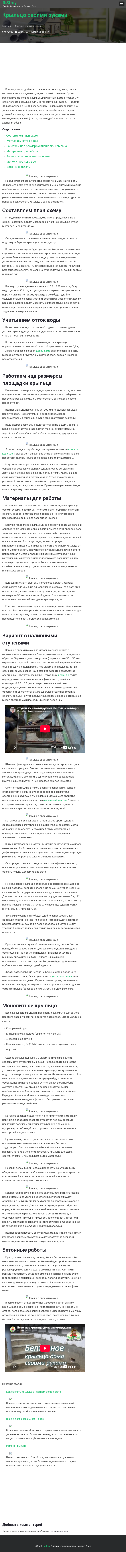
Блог (20, 31)
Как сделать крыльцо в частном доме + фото (33, 1391)
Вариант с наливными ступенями (28, 156)
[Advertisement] (42, 64)
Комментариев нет (39, 31)
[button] (121, 4)
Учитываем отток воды (22, 141)
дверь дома (43, 350)
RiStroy (10, 2)
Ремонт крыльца (16, 1445)
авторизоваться (59, 1531)
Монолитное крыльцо (21, 161)
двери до (63, 674)
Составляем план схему (22, 135)
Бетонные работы (18, 167)
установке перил (62, 976)
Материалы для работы (22, 151)
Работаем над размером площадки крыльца (36, 146)
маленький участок (55, 800)
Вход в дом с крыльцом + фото (25, 1418)
